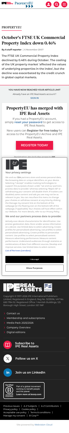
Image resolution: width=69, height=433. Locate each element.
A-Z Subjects (30, 406)
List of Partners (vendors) (18, 250)
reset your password (28, 122)
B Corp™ (34, 415)
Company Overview (19, 327)
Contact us (13, 313)
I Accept (34, 259)
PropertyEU (12, 27)
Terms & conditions (40, 412)
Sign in (34, 98)
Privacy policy (10, 409)
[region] (34, 216)
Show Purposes (34, 268)
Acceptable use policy (14, 412)
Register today (34, 145)
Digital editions (16, 332)
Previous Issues (11, 406)
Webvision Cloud (43, 424)
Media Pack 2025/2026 (20, 322)
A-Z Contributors (50, 406)
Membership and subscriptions (26, 318)
